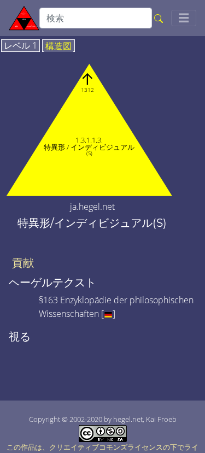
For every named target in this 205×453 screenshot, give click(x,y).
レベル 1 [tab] (20, 46)
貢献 (23, 262)
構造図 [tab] (58, 46)
